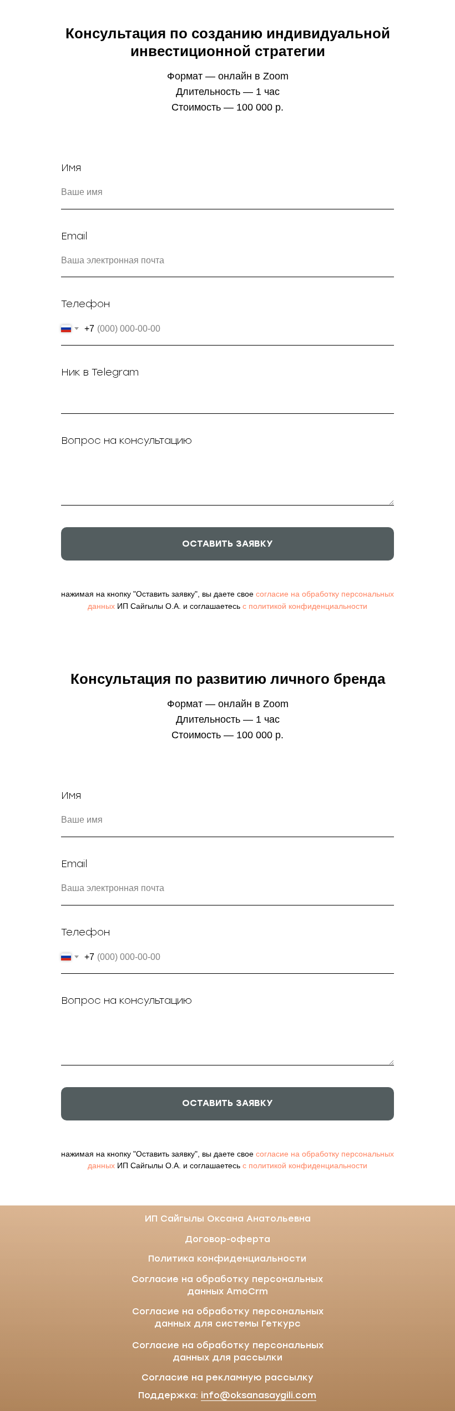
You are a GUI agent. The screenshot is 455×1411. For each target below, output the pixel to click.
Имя (71, 168)
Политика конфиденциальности (227, 1258)
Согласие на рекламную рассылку (227, 1377)
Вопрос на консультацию (126, 440)
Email (74, 236)
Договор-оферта (227, 1239)
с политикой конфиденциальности (304, 606)
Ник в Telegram (100, 372)
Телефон (85, 304)
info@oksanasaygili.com (258, 1395)
